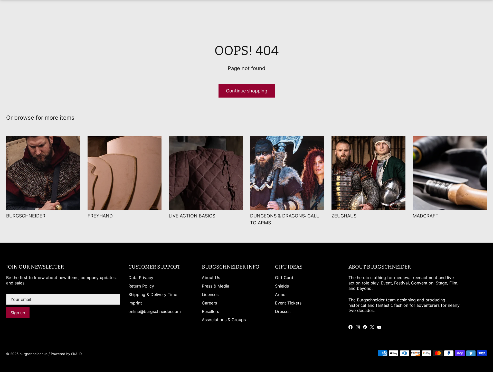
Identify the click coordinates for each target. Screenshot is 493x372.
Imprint (135, 303)
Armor (281, 294)
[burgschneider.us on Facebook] (350, 327)
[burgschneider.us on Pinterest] (364, 327)
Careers (209, 303)
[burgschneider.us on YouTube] (379, 327)
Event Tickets (288, 303)
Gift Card (284, 277)
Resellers (210, 311)
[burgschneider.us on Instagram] (357, 327)
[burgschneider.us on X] (372, 327)
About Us (211, 277)
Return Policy (141, 286)
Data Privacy (140, 277)
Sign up (18, 312)
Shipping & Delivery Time (152, 294)
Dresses (282, 311)
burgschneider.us (34, 354)
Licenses (210, 294)
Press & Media (215, 286)
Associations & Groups (224, 319)
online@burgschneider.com (154, 311)
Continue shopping (246, 90)
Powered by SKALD (66, 354)
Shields (282, 286)
